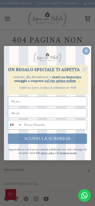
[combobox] (15, 124)
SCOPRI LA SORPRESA (48, 139)
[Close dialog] (86, 51)
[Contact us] (84, 195)
